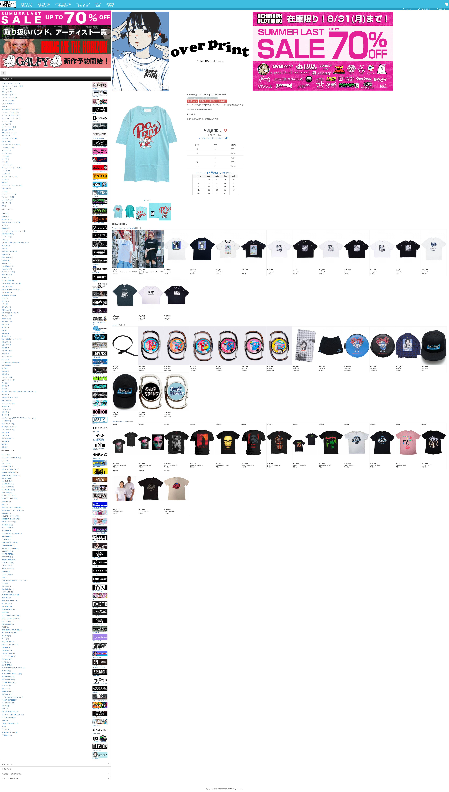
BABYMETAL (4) (7, 219)
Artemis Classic (97, 305)
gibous (94, 231)
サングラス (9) (6, 150)
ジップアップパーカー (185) (10, 115)
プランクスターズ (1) (8, 424)
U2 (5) (4, 726)
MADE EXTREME (98, 440)
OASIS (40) (5, 639)
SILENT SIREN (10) (8, 281)
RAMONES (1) (6, 671)
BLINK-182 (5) (6, 501)
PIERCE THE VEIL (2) (9, 656)
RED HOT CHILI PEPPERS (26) (12, 674)
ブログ (98, 4)
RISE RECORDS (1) (8, 677)
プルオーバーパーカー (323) (10, 118)
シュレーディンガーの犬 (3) (10, 362)
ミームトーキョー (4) (8, 429)
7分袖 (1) (4, 106)
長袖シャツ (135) (7, 92)
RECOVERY (96, 289)
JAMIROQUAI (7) (7, 566)
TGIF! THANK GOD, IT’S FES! (98, 449)
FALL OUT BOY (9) (7, 551)
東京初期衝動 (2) (7, 400)
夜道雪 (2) (5, 444)
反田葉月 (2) (5, 389)
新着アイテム (27, 4)
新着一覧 (442, 9)
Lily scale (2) (6, 254)
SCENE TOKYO (97, 105)
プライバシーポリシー (10, 778)
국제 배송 (222, 101)
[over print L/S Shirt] (408, 345)
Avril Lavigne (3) (7, 478)
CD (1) (4, 206)
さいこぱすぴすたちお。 (98, 323)
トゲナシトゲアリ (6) (8, 403)
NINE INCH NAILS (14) (9, 633)
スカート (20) (6, 136)
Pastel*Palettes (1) (7, 266)
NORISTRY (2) (6, 263)
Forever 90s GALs (98, 524)
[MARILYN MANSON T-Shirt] (125, 442)
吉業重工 (95, 281)
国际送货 (203, 101)
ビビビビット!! (97, 516)
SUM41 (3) (5, 709)
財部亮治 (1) (5, 386)
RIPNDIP (95, 196)
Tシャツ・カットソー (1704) (11, 83)
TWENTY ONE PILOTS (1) (10, 723)
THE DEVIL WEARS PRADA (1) (12, 533)
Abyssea (95, 297)
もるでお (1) (5, 435)
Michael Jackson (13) (8, 609)
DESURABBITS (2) (8, 234)
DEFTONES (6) (6, 531)
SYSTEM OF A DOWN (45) (10, 712)
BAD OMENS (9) (7, 481)
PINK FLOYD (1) (7, 659)
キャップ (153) (6, 141)
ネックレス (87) (7, 153)
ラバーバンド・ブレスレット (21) (12, 185)
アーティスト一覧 (63, 4)
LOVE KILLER (96, 657)
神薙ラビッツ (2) (7, 321)
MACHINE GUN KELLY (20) (10, 595)
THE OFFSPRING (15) (9, 717)
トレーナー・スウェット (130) (11, 109)
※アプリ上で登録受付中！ (215, 173)
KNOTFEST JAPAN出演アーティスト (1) (14, 580)
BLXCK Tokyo (96, 557)
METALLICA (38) (7, 606)
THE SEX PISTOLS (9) (9, 682)
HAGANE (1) (6, 245)
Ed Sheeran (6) (6, 539)
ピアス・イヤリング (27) (9, 176)
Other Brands (96, 717)
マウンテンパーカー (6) (9, 133)
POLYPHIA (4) (6, 662)
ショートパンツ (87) (8, 101)
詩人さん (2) (5, 359)
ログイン (407, 9)
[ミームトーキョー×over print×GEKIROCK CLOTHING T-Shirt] (125, 249)
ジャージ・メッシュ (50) (9, 98)
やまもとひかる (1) (8, 438)
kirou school (96, 758)
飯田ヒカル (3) (6, 307)
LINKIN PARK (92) (7, 592)
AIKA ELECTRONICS (99, 508)
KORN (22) (5, 583)
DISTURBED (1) (7, 536)
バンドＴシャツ (83, 4)
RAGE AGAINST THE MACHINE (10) (13, 668)
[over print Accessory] (151, 345)
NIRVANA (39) (6, 636)
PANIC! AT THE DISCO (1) (10, 644)
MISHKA (95, 599)
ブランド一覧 (44, 4)
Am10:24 (95, 390)
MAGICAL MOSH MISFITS (97, 205)
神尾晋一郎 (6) (6, 318)
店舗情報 (110, 4)
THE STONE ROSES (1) (9, 700)
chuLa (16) (5, 225)
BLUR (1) (5, 504)
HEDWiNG (95, 574)
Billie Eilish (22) (7, 493)
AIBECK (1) (5, 213)
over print (215, 98)
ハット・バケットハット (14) (11, 144)
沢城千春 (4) (5, 354)
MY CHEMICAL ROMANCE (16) (12, 630)
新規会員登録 (425, 9)
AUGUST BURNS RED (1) (10, 472)
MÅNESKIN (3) (6, 598)
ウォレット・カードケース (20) (11, 168)
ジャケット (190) (7, 121)
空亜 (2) (4, 330)
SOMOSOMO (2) (7, 286)
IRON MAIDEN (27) (8, 563)
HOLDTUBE (96, 725)
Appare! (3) (5, 216)
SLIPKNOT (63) (6, 694)
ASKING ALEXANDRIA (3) (10, 469)
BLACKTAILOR (97, 264)
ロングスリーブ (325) (8, 95)
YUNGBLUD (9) (7, 735)
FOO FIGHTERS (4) (8, 554)
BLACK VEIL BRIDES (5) (9, 498)
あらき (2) (5, 304)
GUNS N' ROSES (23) (9, 560)
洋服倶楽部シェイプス (99, 491)
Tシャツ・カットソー (194, 98)
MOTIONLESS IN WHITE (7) (10, 618)
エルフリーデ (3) (7, 316)
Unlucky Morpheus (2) (9, 295)
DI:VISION (95, 566)
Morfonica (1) (6, 260)
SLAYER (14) (6, 688)
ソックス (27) (6, 174)
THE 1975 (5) (6, 455)
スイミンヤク (96, 640)
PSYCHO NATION (98, 138)
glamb (94, 113)
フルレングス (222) (8, 103)
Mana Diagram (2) (7, 257)
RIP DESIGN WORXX (99, 742)
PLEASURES (96, 750)
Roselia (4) (5, 278)
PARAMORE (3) (7, 650)
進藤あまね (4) (6, 365)
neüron (94, 415)
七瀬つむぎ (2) (6, 409)
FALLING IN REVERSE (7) (10, 548)
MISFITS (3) (5, 612)
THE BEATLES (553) (8, 490)
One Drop (95, 407)
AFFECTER (96, 733)
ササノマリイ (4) (7, 351)
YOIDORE (95, 179)
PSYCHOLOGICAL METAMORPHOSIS (98, 666)
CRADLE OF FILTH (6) (9, 522)
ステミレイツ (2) (7, 377)
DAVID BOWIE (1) (7, 525)
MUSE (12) (5, 627)
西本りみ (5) (5, 415)
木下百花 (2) (5, 327)
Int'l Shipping (192, 101)
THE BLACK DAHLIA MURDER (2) (13, 714)
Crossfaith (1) (6, 228)
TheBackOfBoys (97, 591)
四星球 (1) (5, 368)
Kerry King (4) (6, 571)
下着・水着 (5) (6, 188)
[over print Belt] (125, 345)
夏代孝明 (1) (5, 406)
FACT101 (95, 607)
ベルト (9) (5, 162)
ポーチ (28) (5, 159)
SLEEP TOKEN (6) (7, 691)
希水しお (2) (5, 324)
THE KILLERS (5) (7, 574)
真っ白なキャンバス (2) (9, 427)
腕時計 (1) (5, 182)
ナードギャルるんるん (99, 533)
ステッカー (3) (6, 203)
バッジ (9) (5, 191)
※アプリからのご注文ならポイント (215, 138)
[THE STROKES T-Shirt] (356, 442)
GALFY (94, 88)
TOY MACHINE (97, 214)
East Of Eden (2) (7, 237)
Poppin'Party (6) (7, 269)
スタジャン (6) (6, 124)
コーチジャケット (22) (9, 127)
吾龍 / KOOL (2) (6, 345)
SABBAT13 (96, 382)
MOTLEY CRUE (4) (8, 621)
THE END (95, 431)
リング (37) (5, 179)
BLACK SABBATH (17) (9, 495)
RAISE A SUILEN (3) (8, 272)
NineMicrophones (98, 373)
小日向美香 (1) (6, 342)
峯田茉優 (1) (5, 432)
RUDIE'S (95, 188)
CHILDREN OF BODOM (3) (10, 516)
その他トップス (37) (8, 130)
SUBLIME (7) (6, 706)
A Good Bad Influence (99, 239)
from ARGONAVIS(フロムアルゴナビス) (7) (15, 243)
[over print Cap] (434, 345)
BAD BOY (95, 499)
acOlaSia (95, 692)
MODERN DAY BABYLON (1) (11, 615)
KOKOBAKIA (96, 458)
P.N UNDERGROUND (99, 146)
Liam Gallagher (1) (8, 589)
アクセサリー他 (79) (8, 197)
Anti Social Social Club (99, 684)
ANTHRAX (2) (6, 463)
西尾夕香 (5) (5, 412)
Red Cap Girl (96, 163)
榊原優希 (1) (5, 348)
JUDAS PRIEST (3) (8, 568)
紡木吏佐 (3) (5, 394)
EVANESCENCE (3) (8, 545)
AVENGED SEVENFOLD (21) (11, 475)
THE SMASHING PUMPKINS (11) (12, 697)
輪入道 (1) (5, 447)
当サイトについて (8, 764)
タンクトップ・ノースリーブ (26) (12, 86)
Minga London (97, 256)
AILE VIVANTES (97, 549)
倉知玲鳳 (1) (5, 333)
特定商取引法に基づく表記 (12, 773)
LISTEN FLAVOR (97, 154)
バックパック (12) (7, 165)
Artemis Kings (96, 314)
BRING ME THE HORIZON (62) (11, 507)
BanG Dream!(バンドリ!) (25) (11, 222)
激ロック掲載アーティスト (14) (11, 339)
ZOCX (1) (5, 298)
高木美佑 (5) (5, 383)
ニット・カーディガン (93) (10, 112)
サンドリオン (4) (7, 356)
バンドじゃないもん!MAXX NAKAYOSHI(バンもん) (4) (19, 418)
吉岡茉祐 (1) (5, 441)
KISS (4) (4, 577)
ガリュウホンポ (97, 624)
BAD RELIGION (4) (8, 484)
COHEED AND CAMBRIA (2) (11, 519)
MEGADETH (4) (7, 604)
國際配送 (212, 101)
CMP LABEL (96, 357)
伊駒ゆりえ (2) (6, 310)
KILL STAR (95, 247)
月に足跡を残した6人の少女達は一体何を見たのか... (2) (19, 391)
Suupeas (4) (5, 371)
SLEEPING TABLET (98, 332)
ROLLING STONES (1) (9, 679)
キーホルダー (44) (7, 200)
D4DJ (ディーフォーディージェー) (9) (13, 231)
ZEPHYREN (96, 675)
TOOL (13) (5, 720)
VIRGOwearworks (98, 130)
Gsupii (94, 423)
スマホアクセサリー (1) (9, 194)
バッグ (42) (5, 156)
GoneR (94, 483)
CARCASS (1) (6, 513)
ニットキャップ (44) (8, 147)
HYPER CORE (97, 616)
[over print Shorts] (331, 345)
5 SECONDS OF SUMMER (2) (11, 457)
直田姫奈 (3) (5, 374)
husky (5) (4, 248)
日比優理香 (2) (6, 421)
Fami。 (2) (5, 240)
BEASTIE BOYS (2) (8, 487)
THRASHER (96, 466)
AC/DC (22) (5, 460)
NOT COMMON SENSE (99, 700)
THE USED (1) (6, 729)
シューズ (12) (6, 171)
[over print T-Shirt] (176, 249)
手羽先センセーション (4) (10, 397)
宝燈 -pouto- (96, 349)
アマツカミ (96, 340)
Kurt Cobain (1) (6, 586)
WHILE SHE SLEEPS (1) (9, 732)
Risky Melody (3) (7, 275)
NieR (94, 541)
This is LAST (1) (7, 292)
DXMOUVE (96, 398)
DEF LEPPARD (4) (7, 528)
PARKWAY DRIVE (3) (8, 653)
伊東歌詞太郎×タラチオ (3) (10, 313)
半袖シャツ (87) (7, 89)
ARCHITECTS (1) (7, 466)
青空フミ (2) (5, 301)
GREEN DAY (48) (7, 557)
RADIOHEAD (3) (7, 665)
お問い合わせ (7, 769)
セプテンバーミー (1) (8, 380)
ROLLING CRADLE (98, 475)
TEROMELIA (96, 649)
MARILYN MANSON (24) (9, 601)
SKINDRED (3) (6, 685)
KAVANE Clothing (98, 222)
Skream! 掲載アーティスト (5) (11, 283)
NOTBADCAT (96, 365)
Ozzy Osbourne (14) (8, 641)
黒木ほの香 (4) (6, 336)
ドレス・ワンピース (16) (9, 138)
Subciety (95, 121)
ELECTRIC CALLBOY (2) (10, 542)
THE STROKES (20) (8, 703)
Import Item (96, 708)
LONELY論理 (96, 582)
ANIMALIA (95, 632)
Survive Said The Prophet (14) (11, 289)
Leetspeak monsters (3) (9, 251)
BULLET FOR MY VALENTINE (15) (13, 510)
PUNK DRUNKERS (98, 171)
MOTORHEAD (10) (8, 624)
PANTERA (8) (6, 647)
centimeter (95, 272)
